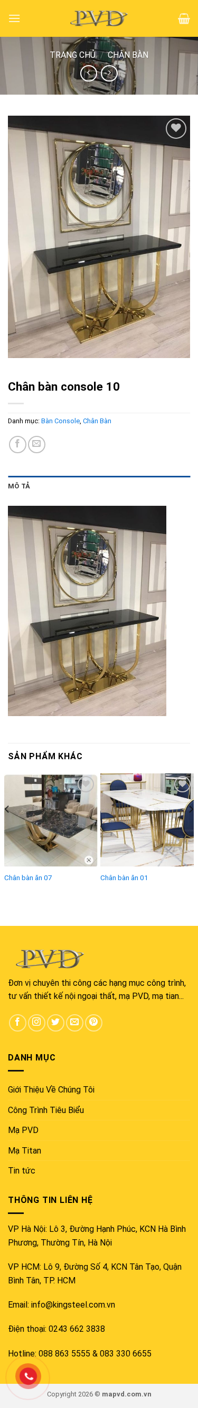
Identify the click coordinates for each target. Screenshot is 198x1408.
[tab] (99, 486)
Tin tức (21, 1171)
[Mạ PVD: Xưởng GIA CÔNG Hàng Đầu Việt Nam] (99, 19)
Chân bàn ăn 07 (28, 877)
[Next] (190, 830)
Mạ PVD (23, 1130)
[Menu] (14, 18)
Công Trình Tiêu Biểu (46, 1110)
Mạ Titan (24, 1151)
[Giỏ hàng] (184, 18)
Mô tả (19, 486)
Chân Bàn (128, 55)
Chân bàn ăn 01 (124, 877)
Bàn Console (60, 421)
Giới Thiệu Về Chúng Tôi (51, 1090)
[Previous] (7, 830)
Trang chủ (73, 55)
